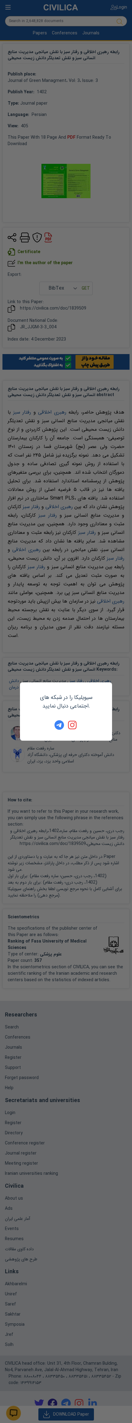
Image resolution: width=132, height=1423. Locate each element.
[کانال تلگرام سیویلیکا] (59, 725)
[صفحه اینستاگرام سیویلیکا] (73, 725)
